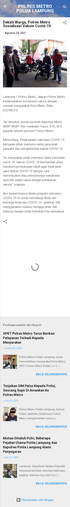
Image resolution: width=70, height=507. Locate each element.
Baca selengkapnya (51, 374)
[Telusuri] (65, 7)
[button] (65, 23)
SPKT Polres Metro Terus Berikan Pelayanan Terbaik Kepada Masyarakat (29, 337)
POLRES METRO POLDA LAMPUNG (35, 8)
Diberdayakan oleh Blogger (37, 500)
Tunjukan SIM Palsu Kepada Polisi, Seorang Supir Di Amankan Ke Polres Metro (29, 390)
